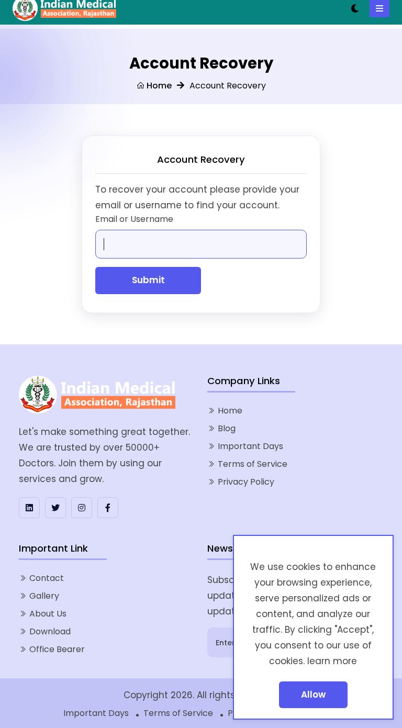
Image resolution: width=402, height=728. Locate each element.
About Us (47, 614)
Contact (46, 578)
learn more (332, 661)
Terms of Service (252, 464)
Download (50, 631)
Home (158, 86)
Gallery (44, 596)
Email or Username (134, 219)
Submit (148, 280)
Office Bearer (57, 649)
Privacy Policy (246, 482)
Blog (227, 428)
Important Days (250, 446)
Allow (313, 694)
